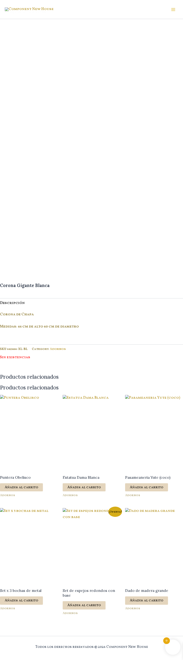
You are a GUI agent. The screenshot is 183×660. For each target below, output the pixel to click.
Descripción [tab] (12, 303)
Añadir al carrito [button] (21, 487)
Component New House (26, 11)
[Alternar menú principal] (173, 10)
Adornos (58, 349)
